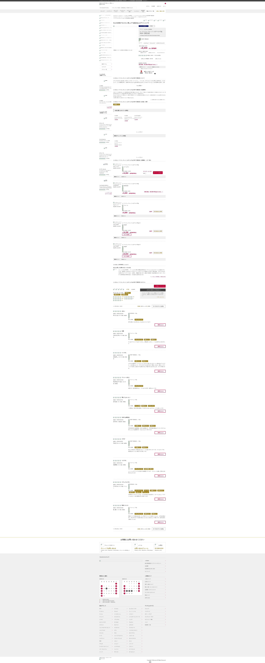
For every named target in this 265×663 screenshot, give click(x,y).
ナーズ (100, 635)
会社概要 (146, 566)
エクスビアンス (117, 616)
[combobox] (124, 8)
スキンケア (102, 11)
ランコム (101, 614)
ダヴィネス (116, 651)
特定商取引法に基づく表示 (150, 568)
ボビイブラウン (132, 632)
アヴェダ (101, 643)
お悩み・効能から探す (160, 11)
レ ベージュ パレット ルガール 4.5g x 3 (131, 244)
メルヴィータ (131, 635)
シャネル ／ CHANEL (148, 29)
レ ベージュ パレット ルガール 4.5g (130, 164)
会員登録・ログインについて (150, 589)
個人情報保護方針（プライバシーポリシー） (153, 563)
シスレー (116, 641)
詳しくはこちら (161, 296)
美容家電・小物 (148, 624)
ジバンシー (116, 643)
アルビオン (131, 622)
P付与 (151, 26)
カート (164, 5)
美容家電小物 (143, 11)
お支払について (148, 581)
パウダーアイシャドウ (160, 42)
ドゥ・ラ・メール (132, 611)
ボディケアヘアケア (116, 11)
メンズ (146, 622)
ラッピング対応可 (143, 26)
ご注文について (148, 578)
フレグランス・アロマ (149, 616)
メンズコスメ (136, 11)
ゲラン (115, 630)
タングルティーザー (133, 608)
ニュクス (130, 619)
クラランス (101, 624)
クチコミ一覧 (104, 69)
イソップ (101, 651)
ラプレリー (131, 646)
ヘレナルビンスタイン (133, 630)
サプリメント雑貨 (129, 11)
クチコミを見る (158, 55)
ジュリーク (116, 649)
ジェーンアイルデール (118, 635)
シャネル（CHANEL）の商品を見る (158, 276)
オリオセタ (116, 622)
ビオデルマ (131, 624)
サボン (115, 632)
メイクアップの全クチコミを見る (108, 193)
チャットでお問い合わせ (108, 548)
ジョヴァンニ (101, 638)
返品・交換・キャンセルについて (151, 587)
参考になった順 (144, 306)
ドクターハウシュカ (118, 638)
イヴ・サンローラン (103, 649)
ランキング (104, 66)
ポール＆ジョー (132, 651)
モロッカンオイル (132, 638)
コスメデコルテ (102, 630)
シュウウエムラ (117, 646)
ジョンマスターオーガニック (104, 627)
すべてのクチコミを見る (158, 306)
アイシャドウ (152, 42)
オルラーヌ (116, 624)
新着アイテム (104, 64)
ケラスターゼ (116, 627)
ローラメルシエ (132, 649)
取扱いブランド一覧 (150, 11)
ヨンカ (130, 641)
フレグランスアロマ (122, 11)
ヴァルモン (116, 608)
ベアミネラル (116, 619)
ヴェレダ (116, 611)
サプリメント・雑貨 (148, 619)
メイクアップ (109, 11)
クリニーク (101, 616)
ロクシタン (101, 632)
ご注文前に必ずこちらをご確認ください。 (158, 99)
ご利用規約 (147, 560)
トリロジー (131, 614)
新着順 (149, 306)
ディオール (101, 611)
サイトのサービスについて (150, 592)
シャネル (101, 619)
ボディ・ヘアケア (148, 614)
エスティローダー (102, 622)
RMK (100, 641)
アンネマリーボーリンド (103, 646)
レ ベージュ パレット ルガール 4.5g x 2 (131, 222)
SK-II (100, 608)
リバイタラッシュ (117, 614)
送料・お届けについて (149, 584)
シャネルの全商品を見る (109, 107)
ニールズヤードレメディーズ (134, 616)
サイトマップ (147, 571)
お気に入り (159, 6)
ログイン (147, 6)
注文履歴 (153, 6)
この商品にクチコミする (160, 286)
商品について (147, 595)
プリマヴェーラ (132, 627)
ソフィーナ (131, 643)
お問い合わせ (147, 597)
